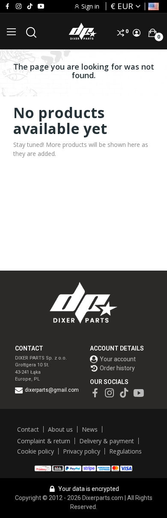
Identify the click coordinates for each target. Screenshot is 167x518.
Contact (28, 429)
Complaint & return (43, 441)
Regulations (125, 451)
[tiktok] (30, 6)
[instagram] (18, 6)
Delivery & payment (106, 441)
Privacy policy (81, 451)
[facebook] (7, 6)
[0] (152, 32)
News (90, 429)
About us (60, 429)
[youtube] (41, 6)
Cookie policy (35, 451)
